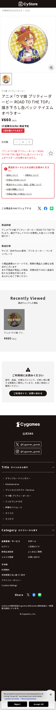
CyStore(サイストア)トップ (12, 10)
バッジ (27, 10)
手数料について (32, 175)
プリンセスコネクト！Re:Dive (19, 490)
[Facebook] (34, 594)
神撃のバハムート (13, 507)
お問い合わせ (34, 557)
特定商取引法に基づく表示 (13, 574)
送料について (12, 175)
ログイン (5, 546)
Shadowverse (12, 484)
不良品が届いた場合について (19, 193)
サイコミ (9, 513)
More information (28, 698)
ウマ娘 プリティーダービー (18, 495)
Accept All (39, 704)
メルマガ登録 (7, 557)
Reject (17, 704)
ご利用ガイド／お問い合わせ (28, 393)
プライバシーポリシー (11, 580)
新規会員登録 (7, 551)
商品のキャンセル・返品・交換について (24, 184)
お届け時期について (15, 189)
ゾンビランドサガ (13, 501)
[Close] (50, 694)
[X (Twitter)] (28, 594)
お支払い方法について (16, 179)
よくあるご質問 (35, 551)
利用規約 (5, 569)
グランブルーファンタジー (18, 478)
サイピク (9, 519)
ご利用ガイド (34, 546)
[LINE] (39, 594)
